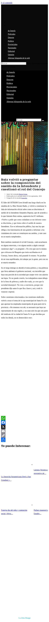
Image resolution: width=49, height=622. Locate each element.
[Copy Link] (24, 435)
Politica (10, 83)
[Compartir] (24, 440)
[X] (24, 427)
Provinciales (12, 87)
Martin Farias (23, 194)
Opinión (10, 98)
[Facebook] (24, 422)
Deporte (10, 79)
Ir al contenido (6, 3)
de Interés (11, 72)
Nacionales (11, 90)
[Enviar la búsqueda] (43, 120)
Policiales (11, 76)
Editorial (10, 94)
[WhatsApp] (24, 418)
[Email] (24, 431)
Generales (24, 198)
